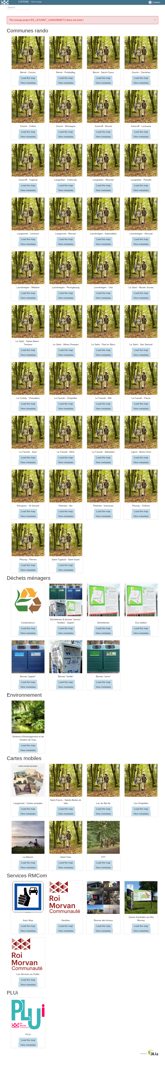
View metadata (28, 83)
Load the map (28, 78)
